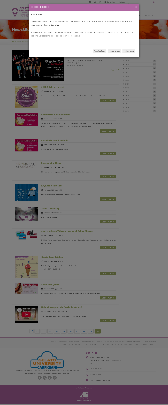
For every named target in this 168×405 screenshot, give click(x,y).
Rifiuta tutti (129, 51)
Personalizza (114, 51)
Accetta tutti (99, 51)
